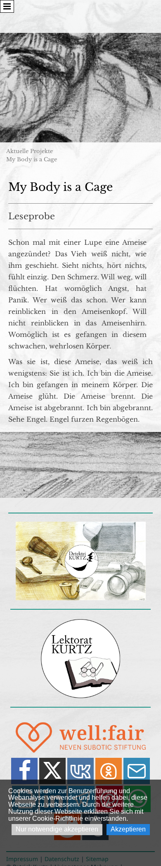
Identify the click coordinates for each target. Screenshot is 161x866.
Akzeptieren (128, 829)
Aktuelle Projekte (29, 151)
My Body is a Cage (31, 159)
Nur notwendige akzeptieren (57, 829)
